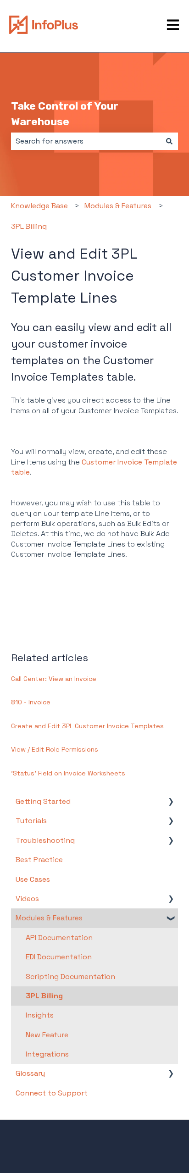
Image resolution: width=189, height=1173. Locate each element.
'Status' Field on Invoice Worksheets (68, 773)
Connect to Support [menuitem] (52, 1093)
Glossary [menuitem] (30, 1073)
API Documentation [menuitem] (59, 937)
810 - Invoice (30, 702)
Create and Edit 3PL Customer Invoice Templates (87, 726)
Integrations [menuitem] (47, 1054)
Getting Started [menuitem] (43, 801)
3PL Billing (29, 226)
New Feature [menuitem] (47, 1035)
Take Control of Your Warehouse (64, 114)
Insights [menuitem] (40, 1015)
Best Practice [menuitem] (39, 859)
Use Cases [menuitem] (33, 879)
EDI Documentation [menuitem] (59, 957)
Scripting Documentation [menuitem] (70, 976)
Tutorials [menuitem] (31, 820)
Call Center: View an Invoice (53, 679)
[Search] (169, 141)
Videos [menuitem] (27, 898)
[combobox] (86, 141)
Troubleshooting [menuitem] (45, 840)
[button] (170, 802)
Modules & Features (117, 205)
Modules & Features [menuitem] (49, 918)
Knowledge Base (39, 205)
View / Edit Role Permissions (54, 749)
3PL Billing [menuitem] (44, 996)
